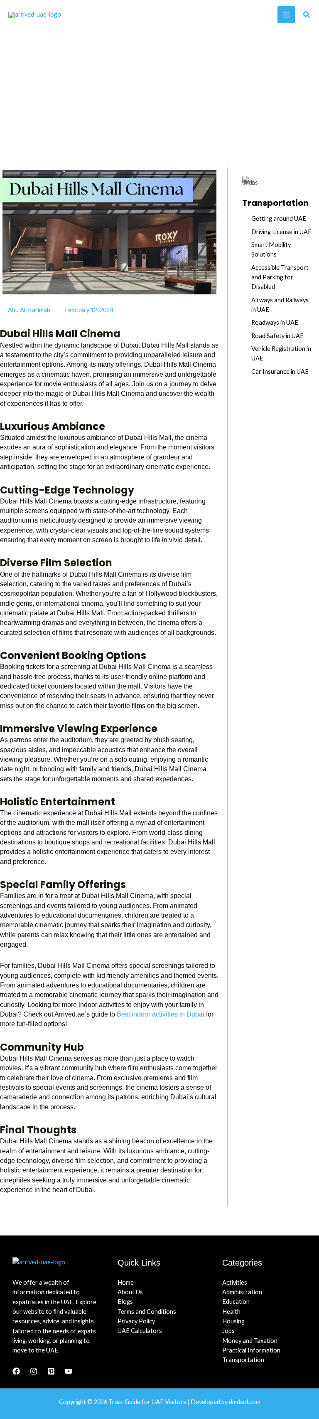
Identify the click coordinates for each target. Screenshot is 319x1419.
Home (126, 1282)
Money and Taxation (249, 1340)
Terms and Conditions (147, 1311)
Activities (234, 1282)
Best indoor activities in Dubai (160, 1014)
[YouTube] (68, 1371)
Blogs (125, 1301)
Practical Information (251, 1350)
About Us (130, 1292)
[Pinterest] (51, 1371)
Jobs (228, 1330)
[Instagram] (33, 1371)
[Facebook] (16, 1371)
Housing (233, 1321)
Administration (242, 1292)
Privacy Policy (136, 1321)
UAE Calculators (140, 1330)
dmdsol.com (244, 1401)
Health (231, 1311)
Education (236, 1301)
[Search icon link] (307, 15)
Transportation (243, 1359)
